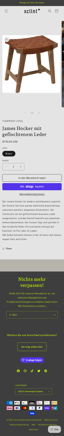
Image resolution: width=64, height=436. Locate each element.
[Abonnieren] (54, 314)
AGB (33, 425)
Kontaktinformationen (47, 425)
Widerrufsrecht (50, 420)
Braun (9, 153)
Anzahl (5, 160)
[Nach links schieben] (25, 113)
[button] (6, 11)
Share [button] (9, 248)
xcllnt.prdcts (19, 420)
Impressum (33, 429)
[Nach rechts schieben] (38, 113)
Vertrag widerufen (32, 346)
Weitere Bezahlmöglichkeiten (32, 194)
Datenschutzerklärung (19, 425)
